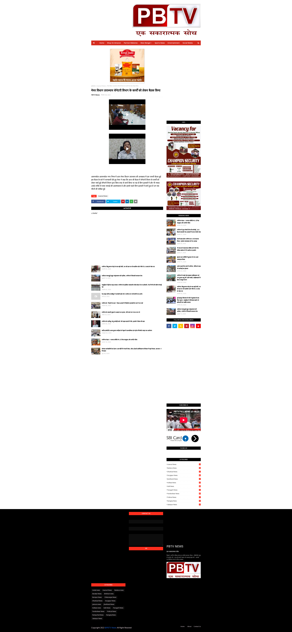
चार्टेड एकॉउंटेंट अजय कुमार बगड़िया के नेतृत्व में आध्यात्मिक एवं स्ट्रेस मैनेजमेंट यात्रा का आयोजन (127, 330)
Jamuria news (96, 604)
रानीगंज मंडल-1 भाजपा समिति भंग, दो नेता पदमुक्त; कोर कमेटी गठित (119, 340)
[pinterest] (186, 326)
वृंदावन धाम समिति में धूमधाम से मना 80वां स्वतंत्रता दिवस (187, 258)
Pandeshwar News (184, 494)
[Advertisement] (184, 83)
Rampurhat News (97, 615)
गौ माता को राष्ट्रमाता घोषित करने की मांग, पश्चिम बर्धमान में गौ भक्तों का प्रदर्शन (188, 249)
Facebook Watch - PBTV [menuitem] (140, 48)
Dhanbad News (183, 472)
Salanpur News (184, 505)
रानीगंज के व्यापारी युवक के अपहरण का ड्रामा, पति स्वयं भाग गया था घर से (121, 312)
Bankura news (184, 468)
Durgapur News (184, 475)
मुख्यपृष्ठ (93, 86)
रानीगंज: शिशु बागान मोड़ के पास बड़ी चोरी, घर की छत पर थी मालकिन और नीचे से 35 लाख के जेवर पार (128, 266)
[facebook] (169, 326)
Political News (183, 497)
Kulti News (184, 486)
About (189, 626)
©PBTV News (110, 627)
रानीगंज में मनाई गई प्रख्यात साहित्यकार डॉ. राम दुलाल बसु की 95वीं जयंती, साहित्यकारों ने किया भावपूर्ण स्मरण (189, 277)
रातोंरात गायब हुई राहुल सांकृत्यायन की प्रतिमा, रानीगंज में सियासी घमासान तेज (122, 276)
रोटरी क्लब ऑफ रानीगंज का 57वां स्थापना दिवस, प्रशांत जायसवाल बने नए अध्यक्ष (188, 240)
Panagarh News (183, 490)
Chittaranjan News (110, 597)
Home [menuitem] (101, 43)
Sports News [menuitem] (160, 43)
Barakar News (96, 594)
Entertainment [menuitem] (174, 43)
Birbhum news (108, 594)
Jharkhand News (183, 479)
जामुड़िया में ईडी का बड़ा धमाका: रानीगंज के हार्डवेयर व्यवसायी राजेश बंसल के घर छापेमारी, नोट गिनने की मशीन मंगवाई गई (132, 286)
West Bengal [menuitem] (145, 43)
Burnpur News (97, 597)
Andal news (96, 590)
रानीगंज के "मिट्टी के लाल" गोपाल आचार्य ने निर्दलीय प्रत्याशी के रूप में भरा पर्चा (122, 303)
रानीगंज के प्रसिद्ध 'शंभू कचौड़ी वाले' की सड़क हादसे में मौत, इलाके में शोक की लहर (123, 321)
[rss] (180, 326)
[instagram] (192, 326)
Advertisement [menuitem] (167, 48)
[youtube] (198, 326)
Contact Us (197, 626)
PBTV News (95, 95)
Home (183, 626)
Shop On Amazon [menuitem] (114, 43)
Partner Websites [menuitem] (131, 43)
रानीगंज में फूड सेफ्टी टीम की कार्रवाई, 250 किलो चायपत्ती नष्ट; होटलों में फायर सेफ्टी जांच (189, 231)
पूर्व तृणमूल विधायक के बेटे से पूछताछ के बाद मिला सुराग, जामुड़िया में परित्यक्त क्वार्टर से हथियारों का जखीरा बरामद (188, 300)
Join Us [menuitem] (179, 48)
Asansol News (101, 86)
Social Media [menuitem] (188, 43)
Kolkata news (184, 483)
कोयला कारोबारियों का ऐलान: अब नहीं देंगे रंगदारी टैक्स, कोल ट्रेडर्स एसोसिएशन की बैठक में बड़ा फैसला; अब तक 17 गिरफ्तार (132, 350)
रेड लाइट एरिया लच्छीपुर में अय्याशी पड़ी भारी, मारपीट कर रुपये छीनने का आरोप (122, 294)
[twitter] (174, 326)
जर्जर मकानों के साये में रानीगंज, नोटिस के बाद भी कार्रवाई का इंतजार (189, 267)
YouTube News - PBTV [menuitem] (119, 48)
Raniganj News (184, 501)
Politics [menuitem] (155, 48)
